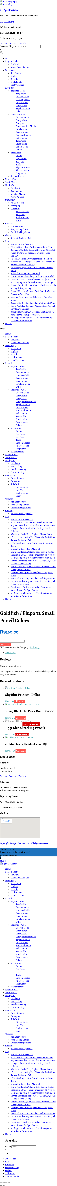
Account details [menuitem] (12, 1176)
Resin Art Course (18, 226)
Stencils (14, 79)
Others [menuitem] (19, 960)
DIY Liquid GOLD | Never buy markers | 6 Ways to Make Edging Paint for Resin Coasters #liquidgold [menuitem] (33, 1091)
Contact (8, 235)
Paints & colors (17, 202)
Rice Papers (16, 73)
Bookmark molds (23, 135)
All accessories (22, 170)
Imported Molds (18, 90)
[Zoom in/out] (1, 1182)
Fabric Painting (17, 196)
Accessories (16, 152)
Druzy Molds (21, 105)
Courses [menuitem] (9, 1033)
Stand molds (21, 143)
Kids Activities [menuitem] (22, 1022)
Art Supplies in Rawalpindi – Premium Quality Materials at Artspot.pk (31, 319)
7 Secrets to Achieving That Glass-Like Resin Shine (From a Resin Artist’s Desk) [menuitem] (33, 1074)
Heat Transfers (17, 84)
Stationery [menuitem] (10, 1010)
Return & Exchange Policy (22, 238)
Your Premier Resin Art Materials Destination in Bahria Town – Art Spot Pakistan (32, 313)
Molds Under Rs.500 (20, 67)
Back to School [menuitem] (22, 1028)
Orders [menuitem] (8, 1170)
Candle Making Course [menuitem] (21, 1042)
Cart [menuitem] (7, 1161)
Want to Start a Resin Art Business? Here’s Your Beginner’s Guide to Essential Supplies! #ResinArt (33, 248)
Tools (18, 164)
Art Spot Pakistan (9, 10)
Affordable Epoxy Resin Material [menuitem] (25, 1084)
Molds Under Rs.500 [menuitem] (20, 877)
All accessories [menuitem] (22, 980)
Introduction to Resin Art (22, 244)
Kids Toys (20, 214)
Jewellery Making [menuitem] (18, 1004)
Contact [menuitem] (8, 1045)
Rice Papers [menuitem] (16, 883)
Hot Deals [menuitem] (15, 874)
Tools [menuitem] (18, 975)
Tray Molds (21, 93)
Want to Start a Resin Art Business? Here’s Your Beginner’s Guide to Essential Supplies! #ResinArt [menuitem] (33, 1059)
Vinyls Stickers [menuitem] (17, 986)
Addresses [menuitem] (10, 1173)
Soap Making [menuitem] (16, 1001)
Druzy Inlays (21, 120)
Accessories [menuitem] (16, 963)
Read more (22, 734)
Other (18, 111)
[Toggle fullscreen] (4, 1182)
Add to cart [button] (19, 701)
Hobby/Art (10, 185)
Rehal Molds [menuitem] (21, 948)
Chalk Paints (16, 82)
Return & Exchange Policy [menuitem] (22, 1048)
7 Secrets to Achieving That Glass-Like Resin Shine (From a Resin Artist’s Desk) (33, 263)
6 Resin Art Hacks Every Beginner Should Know (31, 258)
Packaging (15, 205)
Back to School (22, 217)
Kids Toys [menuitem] (20, 1025)
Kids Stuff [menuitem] (15, 1019)
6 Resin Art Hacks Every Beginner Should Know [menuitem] (31, 1069)
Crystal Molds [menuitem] (22, 913)
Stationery (10, 199)
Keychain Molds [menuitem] (23, 919)
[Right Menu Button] (8, 863)
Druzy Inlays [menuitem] (21, 930)
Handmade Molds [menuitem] (19, 924)
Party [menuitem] (18, 1031)
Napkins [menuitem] (14, 886)
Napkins (14, 76)
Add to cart (5, 644)
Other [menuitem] (18, 921)
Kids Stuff (15, 208)
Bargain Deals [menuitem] (11, 871)
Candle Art (15, 188)
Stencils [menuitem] (14, 889)
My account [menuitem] (10, 1158)
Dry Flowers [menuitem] (21, 969)
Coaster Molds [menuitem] (22, 907)
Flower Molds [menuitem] (11, 989)
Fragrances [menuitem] (21, 983)
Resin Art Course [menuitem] (18, 1036)
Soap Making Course (20, 229)
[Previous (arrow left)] (1, 1185)
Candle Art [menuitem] (15, 998)
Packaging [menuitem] (15, 1016)
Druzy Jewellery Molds (26, 126)
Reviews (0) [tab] (10, 652)
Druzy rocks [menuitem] (21, 933)
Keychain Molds (23, 108)
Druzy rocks (21, 123)
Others (19, 149)
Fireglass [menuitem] (20, 972)
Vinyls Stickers (17, 176)
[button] (28, 328)
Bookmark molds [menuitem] (23, 945)
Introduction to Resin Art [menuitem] (22, 1054)
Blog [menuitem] (7, 1051)
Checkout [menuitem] (9, 1164)
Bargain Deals (11, 61)
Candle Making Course (21, 232)
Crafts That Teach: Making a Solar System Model (32, 276)
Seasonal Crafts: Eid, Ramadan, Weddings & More (33, 303)
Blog (7, 241)
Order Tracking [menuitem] (12, 1167)
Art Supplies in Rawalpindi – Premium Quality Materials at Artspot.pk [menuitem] (31, 1130)
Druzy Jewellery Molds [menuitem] (26, 936)
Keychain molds (23, 129)
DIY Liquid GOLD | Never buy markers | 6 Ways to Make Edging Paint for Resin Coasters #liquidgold (33, 281)
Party (18, 220)
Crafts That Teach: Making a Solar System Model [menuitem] (32, 1087)
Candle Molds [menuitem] (22, 957)
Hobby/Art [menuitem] (10, 995)
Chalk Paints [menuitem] (16, 892)
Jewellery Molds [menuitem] (23, 910)
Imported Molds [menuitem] (18, 901)
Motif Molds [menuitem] (11, 992)
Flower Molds (11, 179)
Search (8, 1146)
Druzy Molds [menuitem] (21, 916)
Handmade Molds (19, 114)
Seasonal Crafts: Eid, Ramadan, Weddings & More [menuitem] (33, 1113)
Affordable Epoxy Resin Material (25, 273)
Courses (9, 223)
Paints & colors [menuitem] (17, 1013)
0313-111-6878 (7, 21)
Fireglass (20, 161)
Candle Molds (22, 146)
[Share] (6, 1182)
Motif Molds (11, 182)
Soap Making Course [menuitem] (20, 1039)
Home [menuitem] (8, 868)
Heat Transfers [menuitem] (17, 895)
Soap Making (16, 191)
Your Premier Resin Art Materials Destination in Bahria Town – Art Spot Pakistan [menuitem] (32, 1124)
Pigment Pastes (23, 167)
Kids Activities (22, 211)
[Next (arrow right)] (4, 1185)
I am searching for (8, 46)
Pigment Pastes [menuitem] (23, 977)
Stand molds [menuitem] (21, 954)
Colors (19, 155)
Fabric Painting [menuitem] (17, 1007)
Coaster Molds (22, 96)
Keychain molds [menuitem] (23, 939)
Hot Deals (15, 64)
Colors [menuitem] (19, 966)
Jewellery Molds (23, 99)
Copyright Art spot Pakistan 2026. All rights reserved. (24, 843)
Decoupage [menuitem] (10, 880)
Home (8, 58)
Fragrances (21, 173)
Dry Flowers (21, 158)
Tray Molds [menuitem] (21, 904)
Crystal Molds (22, 102)
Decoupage (10, 70)
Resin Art (9, 87)
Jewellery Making (18, 194)
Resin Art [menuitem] (9, 898)
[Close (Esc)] (9, 1182)
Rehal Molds (21, 138)
